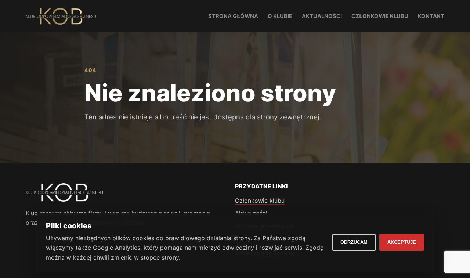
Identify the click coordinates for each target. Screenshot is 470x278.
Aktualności (322, 16)
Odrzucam (354, 242)
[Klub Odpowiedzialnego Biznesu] (61, 16)
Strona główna (233, 16)
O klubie (280, 16)
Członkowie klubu (379, 16)
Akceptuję (401, 242)
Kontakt (431, 16)
